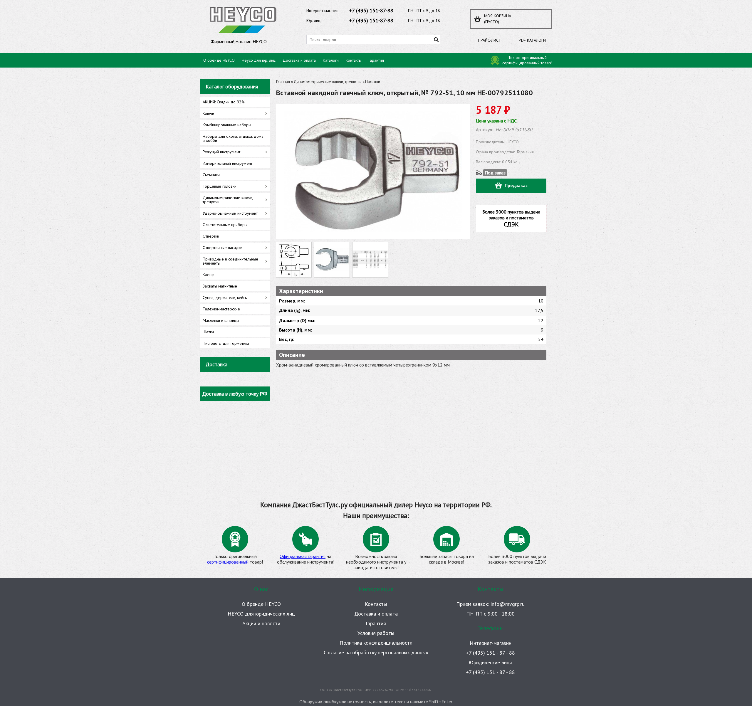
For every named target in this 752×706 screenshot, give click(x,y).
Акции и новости (261, 623)
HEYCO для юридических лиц (261, 613)
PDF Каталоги (532, 40)
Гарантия (376, 60)
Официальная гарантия (302, 556)
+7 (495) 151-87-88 (371, 10)
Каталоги (331, 60)
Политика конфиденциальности (376, 642)
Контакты (354, 60)
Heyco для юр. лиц (259, 60)
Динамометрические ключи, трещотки (327, 81)
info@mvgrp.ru (508, 604)
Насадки (372, 81)
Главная (283, 81)
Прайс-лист (489, 40)
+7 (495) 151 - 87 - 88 (490, 652)
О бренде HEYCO (219, 60)
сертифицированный (228, 562)
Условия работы (375, 633)
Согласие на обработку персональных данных (376, 652)
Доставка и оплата (299, 60)
